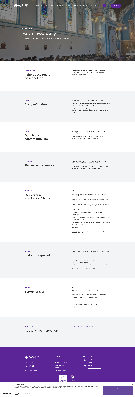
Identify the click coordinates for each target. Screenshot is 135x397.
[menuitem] (38, 6)
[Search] (104, 5)
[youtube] (33, 366)
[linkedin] (26, 366)
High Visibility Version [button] (31, 370)
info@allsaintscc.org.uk (94, 368)
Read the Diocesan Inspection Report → (83, 326)
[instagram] (29, 366)
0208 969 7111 (92, 362)
